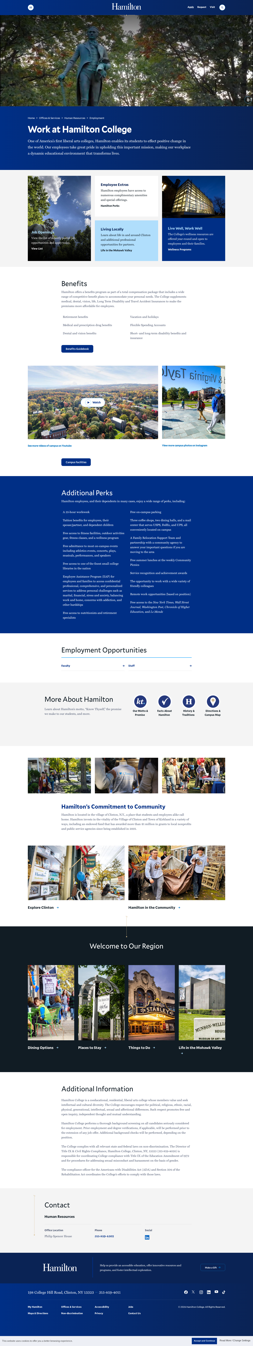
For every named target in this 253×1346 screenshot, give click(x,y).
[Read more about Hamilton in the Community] (176, 873)
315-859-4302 (104, 1236)
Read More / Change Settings (235, 1340)
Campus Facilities (76, 462)
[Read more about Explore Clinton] (76, 873)
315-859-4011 (110, 1292)
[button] (30, 7)
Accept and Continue (204, 1341)
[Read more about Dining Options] (51, 1002)
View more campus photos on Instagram (184, 445)
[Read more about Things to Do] (151, 1002)
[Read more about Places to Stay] (101, 1002)
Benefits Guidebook (77, 349)
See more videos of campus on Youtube (50, 445)
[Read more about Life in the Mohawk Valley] (202, 1002)
